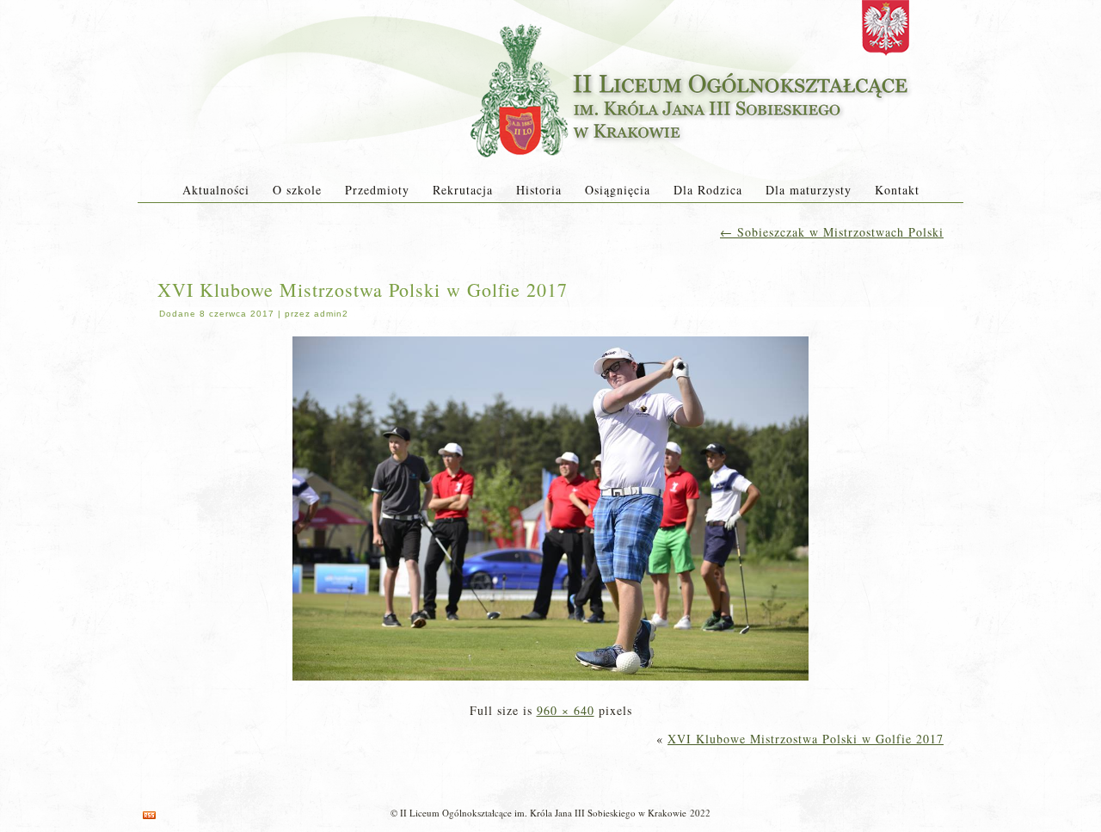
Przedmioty (377, 190)
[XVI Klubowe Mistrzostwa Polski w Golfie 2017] (550, 682)
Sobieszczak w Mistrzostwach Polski (832, 232)
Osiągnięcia (617, 190)
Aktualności (215, 190)
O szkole (297, 190)
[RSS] (149, 815)
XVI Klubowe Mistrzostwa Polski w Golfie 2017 (362, 289)
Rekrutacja (463, 190)
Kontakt (897, 190)
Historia (539, 190)
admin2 (331, 313)
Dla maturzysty (809, 190)
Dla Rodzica (708, 190)
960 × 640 (565, 710)
